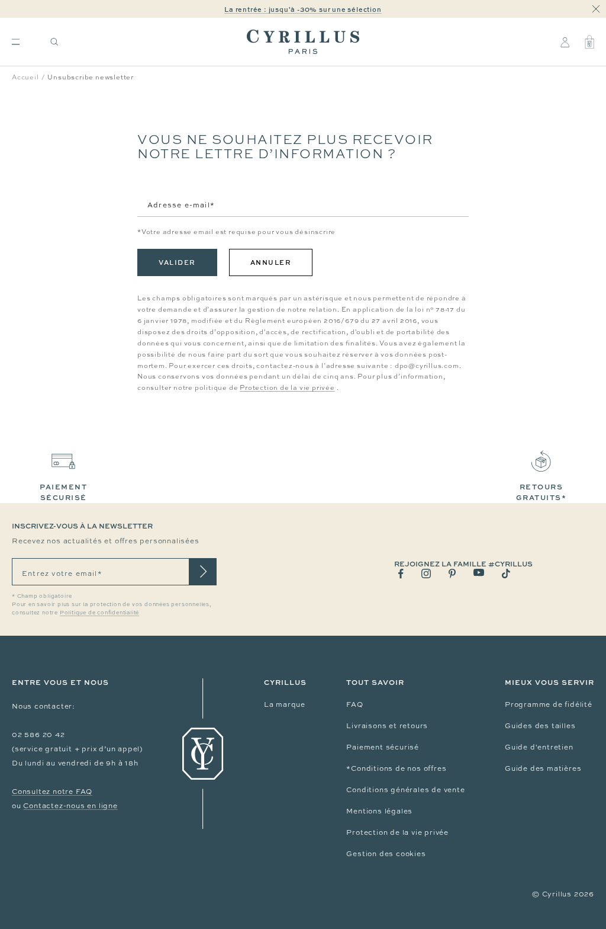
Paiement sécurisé (382, 747)
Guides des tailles (540, 726)
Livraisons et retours (387, 726)
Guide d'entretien (539, 747)
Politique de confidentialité (99, 612)
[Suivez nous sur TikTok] (506, 573)
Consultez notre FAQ (52, 791)
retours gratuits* (541, 492)
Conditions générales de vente (405, 790)
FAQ (354, 704)
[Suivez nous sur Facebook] (401, 574)
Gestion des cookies (386, 853)
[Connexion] (564, 42)
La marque (284, 704)
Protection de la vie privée (287, 387)
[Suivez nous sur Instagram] (426, 573)
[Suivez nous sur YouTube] (478, 572)
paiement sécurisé (63, 492)
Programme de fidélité (548, 704)
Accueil (25, 77)
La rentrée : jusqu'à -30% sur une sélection (302, 9)
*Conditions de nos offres (396, 768)
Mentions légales (379, 811)
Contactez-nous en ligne (70, 806)
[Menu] (16, 42)
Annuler (271, 262)
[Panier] (589, 42)
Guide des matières (543, 768)
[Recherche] (54, 42)
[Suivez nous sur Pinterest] (452, 573)
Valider (177, 262)
